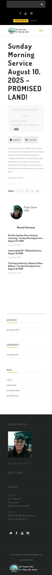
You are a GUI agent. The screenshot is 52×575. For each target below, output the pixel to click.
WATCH (16, 140)
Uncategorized (13, 355)
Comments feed (13, 390)
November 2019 (13, 330)
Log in (9, 380)
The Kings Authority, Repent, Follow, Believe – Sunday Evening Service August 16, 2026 (25, 266)
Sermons (18, 125)
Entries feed (11, 385)
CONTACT (33, 21)
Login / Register (21, 21)
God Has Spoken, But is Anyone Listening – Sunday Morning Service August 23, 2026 (25, 238)
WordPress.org (13, 396)
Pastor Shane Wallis (30, 209)
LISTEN (32, 140)
